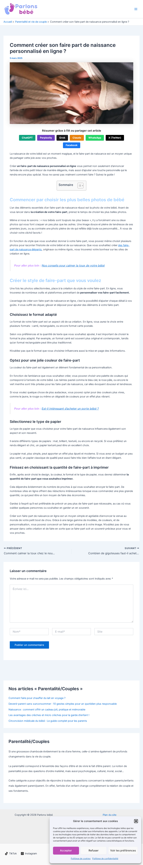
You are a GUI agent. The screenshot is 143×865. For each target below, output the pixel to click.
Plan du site (109, 814)
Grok (62, 137)
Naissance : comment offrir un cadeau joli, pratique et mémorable (47, 709)
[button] (136, 821)
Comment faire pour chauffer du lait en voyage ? (37, 698)
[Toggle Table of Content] (79, 186)
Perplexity (46, 137)
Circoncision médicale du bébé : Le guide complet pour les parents (48, 720)
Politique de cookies (81, 858)
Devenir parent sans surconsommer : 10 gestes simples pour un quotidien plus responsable (63, 703)
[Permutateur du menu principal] (136, 9)
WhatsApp (94, 137)
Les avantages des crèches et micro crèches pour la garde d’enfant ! (49, 715)
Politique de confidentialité (105, 858)
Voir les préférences (123, 850)
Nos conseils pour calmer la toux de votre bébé (73, 265)
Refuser (94, 850)
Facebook (71, 145)
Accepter (66, 850)
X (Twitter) (114, 137)
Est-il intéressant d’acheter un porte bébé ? (70, 408)
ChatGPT (27, 137)
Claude (77, 137)
